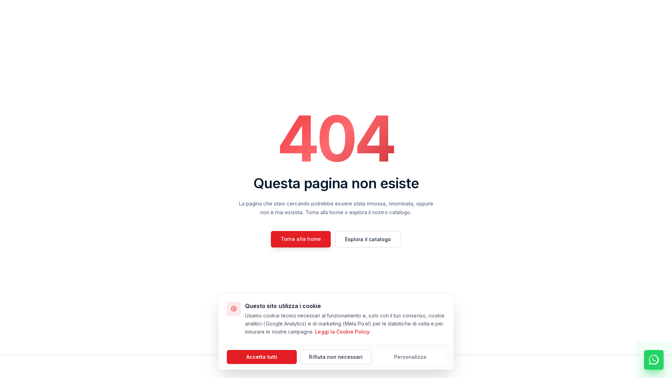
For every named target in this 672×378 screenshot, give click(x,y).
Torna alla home (301, 239)
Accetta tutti (261, 357)
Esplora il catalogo (368, 239)
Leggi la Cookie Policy (342, 332)
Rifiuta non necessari (336, 357)
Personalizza (410, 357)
